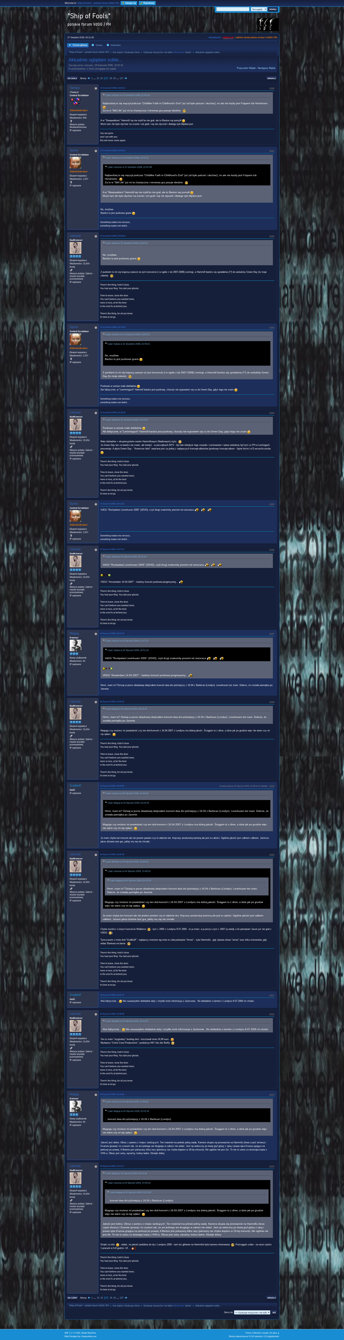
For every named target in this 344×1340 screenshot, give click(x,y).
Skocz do (228, 1312)
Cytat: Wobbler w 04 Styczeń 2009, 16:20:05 (126, 861)
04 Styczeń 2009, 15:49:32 (112, 701)
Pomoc (249, 1333)
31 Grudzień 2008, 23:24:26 (112, 412)
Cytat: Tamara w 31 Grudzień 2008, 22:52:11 (127, 158)
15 (98, 78)
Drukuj (271, 78)
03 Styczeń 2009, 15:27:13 (112, 549)
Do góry (72, 1298)
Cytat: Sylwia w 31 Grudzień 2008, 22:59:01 (126, 243)
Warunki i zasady (260, 1333)
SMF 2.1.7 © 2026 (72, 1333)
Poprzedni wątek (246, 68)
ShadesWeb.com (89, 1336)
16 (101, 78)
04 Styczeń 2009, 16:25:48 (112, 854)
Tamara (75, 87)
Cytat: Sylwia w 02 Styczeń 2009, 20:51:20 (126, 556)
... (95, 78)
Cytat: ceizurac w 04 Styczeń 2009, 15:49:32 (126, 793)
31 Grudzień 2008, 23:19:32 (112, 327)
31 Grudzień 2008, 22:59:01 (112, 150)
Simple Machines (88, 1333)
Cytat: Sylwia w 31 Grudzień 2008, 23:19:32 (126, 420)
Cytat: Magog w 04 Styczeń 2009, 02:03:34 (126, 709)
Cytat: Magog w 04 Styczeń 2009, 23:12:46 (126, 1173)
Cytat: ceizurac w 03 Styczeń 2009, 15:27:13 (126, 641)
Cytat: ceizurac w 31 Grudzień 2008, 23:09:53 (127, 334)
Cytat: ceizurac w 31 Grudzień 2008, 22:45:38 (127, 95)
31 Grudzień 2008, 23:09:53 (112, 236)
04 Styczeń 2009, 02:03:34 (112, 633)
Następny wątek (266, 68)
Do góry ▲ (275, 1333)
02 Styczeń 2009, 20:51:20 (112, 504)
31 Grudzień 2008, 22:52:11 (112, 88)
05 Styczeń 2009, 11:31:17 (112, 1166)
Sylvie (188, 52)
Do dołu (72, 78)
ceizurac (75, 235)
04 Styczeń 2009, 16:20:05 (112, 786)
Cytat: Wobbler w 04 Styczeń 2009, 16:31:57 (126, 1021)
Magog (74, 633)
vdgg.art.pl (228, 37)
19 (114, 78)
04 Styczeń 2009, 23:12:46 (112, 1094)
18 (110, 78)
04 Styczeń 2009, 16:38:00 (112, 1014)
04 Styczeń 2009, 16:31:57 (112, 995)
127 (121, 78)
